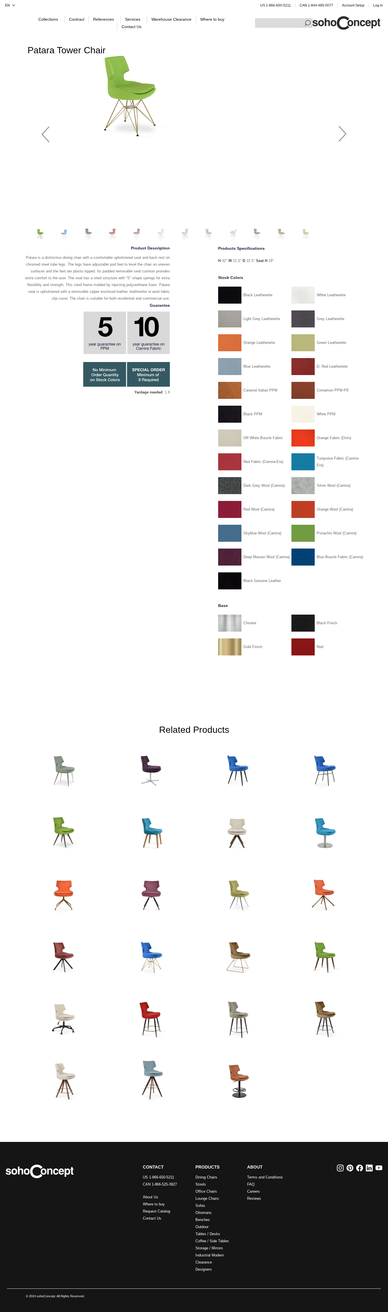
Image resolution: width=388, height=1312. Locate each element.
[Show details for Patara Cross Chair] (324, 768)
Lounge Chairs (207, 1198)
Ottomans (203, 1213)
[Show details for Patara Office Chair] (64, 1016)
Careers (253, 1191)
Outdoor (201, 1227)
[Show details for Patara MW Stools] (324, 1016)
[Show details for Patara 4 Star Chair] (150, 768)
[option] (194, 96)
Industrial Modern (209, 1255)
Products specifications (241, 248)
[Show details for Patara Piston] (237, 1078)
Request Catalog (156, 1211)
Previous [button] (45, 131)
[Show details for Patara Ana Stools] (150, 1016)
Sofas (200, 1205)
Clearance (203, 1262)
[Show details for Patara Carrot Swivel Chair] (150, 892)
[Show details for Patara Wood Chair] (324, 954)
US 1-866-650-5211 (275, 5)
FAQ (251, 1184)
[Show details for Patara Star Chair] (237, 892)
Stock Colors (230, 277)
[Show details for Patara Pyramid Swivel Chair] (237, 830)
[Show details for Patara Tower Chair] (150, 954)
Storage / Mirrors (209, 1248)
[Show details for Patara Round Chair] (324, 830)
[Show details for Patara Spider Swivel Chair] (64, 892)
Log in (378, 5)
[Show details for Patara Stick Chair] (324, 892)
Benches (202, 1220)
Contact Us (152, 1218)
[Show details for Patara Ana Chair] (237, 768)
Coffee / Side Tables (212, 1241)
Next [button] (342, 131)
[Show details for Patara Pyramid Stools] (64, 1078)
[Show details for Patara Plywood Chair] (150, 830)
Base (223, 605)
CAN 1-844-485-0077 (316, 5)
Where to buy (154, 1204)
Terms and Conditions (265, 1177)
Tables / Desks (207, 1234)
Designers (203, 1269)
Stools (200, 1184)
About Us (150, 1197)
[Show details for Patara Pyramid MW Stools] (150, 1078)
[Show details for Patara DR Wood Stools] (237, 1016)
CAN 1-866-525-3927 (160, 1184)
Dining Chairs (206, 1177)
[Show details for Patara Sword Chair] (64, 954)
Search (307, 23)
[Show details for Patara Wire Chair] (237, 954)
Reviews (254, 1198)
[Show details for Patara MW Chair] (64, 830)
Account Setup (353, 5)
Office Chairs (206, 1191)
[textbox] (283, 23)
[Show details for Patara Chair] (64, 768)
